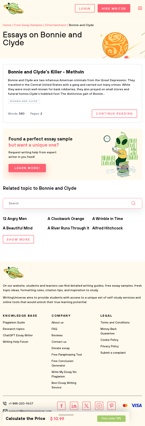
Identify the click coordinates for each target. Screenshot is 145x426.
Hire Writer (114, 9)
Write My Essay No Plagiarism (64, 374)
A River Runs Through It (68, 228)
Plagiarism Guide (14, 322)
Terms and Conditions (115, 322)
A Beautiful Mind (17, 228)
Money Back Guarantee (108, 331)
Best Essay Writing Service (64, 385)
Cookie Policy (109, 340)
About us (58, 322)
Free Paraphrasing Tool (67, 355)
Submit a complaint (113, 353)
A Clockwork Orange (66, 219)
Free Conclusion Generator (62, 363)
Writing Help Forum (15, 342)
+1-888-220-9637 (20, 403)
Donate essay (61, 348)
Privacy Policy (109, 346)
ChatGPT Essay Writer (18, 335)
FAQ (54, 329)
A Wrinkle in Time (107, 219)
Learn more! (27, 168)
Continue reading (114, 114)
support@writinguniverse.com (30, 411)
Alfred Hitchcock (107, 228)
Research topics (14, 329)
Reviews (57, 335)
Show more (18, 240)
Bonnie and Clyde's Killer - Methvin (46, 72)
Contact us (59, 342)
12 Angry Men (15, 219)
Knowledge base (20, 316)
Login (85, 9)
